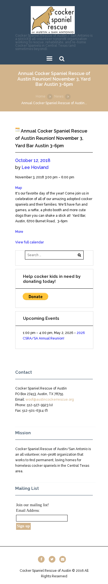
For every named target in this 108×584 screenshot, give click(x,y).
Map (18, 188)
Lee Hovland (35, 167)
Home (40, 96)
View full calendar (29, 242)
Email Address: (28, 510)
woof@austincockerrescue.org (49, 399)
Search (62, 59)
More (19, 232)
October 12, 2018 (32, 160)
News (58, 96)
